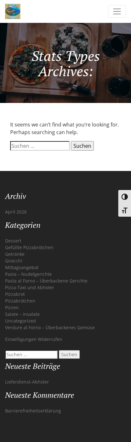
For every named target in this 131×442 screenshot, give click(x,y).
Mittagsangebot (21, 267)
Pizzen (12, 307)
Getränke (14, 254)
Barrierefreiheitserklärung (33, 411)
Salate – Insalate (22, 314)
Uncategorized (20, 321)
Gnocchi (13, 261)
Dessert (13, 241)
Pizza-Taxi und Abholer (29, 287)
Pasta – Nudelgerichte (28, 274)
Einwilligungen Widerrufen (33, 339)
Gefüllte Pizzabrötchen (29, 247)
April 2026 (16, 212)
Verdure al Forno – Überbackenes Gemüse (50, 327)
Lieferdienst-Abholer (27, 382)
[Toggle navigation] (117, 11)
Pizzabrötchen (20, 301)
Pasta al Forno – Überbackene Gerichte (46, 281)
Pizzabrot (15, 294)
